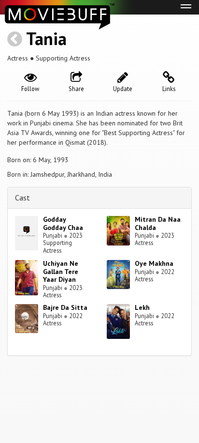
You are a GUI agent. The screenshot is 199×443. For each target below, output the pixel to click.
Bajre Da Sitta (65, 307)
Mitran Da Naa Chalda (158, 223)
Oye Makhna (154, 263)
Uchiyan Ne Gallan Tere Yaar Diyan (60, 271)
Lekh (142, 307)
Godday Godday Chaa (63, 223)
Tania (46, 38)
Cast (22, 197)
